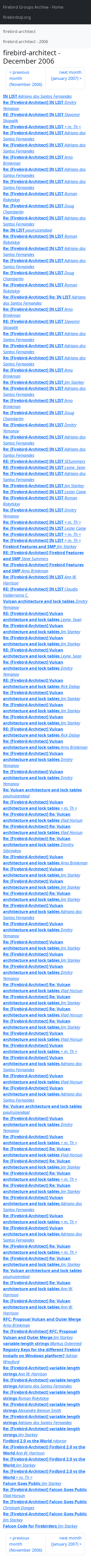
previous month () (25, 78)
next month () (66, 75)
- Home (33, 7)
